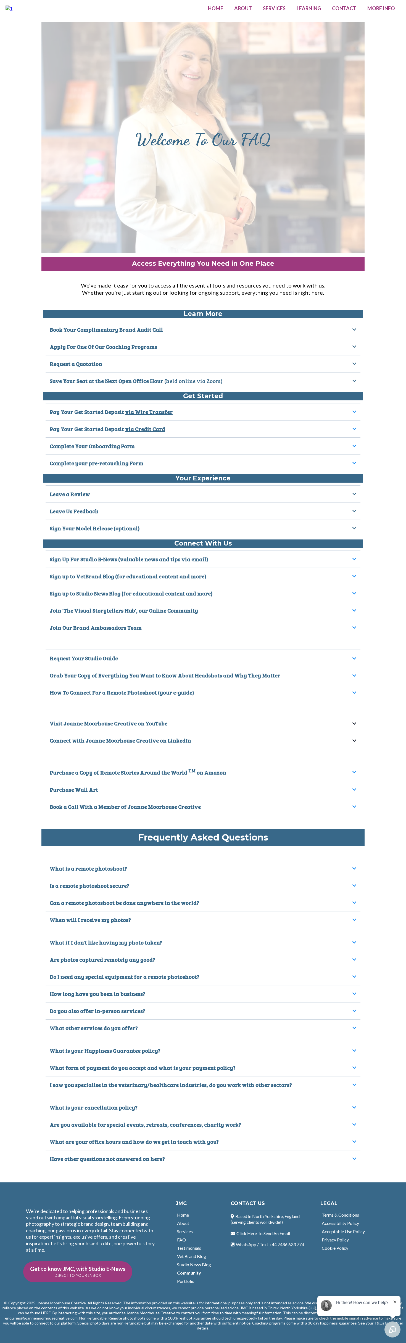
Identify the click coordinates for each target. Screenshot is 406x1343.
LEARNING (309, 8)
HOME (215, 8)
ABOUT (243, 8)
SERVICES (274, 8)
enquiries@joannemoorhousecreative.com (41, 1318)
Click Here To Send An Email (263, 1233)
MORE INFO (381, 8)
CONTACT (344, 8)
